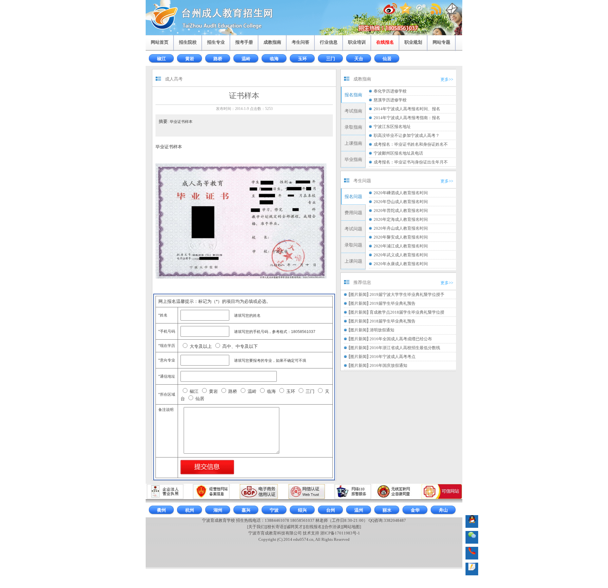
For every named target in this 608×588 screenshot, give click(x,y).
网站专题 (441, 42)
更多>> (446, 79)
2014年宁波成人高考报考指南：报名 (407, 117)
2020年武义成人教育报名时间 (401, 254)
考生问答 (300, 42)
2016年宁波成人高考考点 (392, 356)
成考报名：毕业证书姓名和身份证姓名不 (411, 144)
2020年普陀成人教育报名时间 (401, 210)
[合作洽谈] (332, 526)
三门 (330, 58)
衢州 (161, 510)
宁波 (274, 510)
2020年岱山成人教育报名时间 (401, 201)
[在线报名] (313, 526)
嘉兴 (246, 510)
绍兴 (302, 510)
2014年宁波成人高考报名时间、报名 (407, 108)
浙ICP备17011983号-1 (340, 533)
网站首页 (159, 42)
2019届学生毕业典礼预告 (392, 303)
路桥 (217, 58)
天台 (358, 58)
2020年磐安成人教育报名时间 (401, 237)
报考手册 (244, 42)
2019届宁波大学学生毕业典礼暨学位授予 (407, 294)
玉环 (302, 58)
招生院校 (188, 42)
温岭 (246, 58)
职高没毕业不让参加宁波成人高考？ (407, 135)
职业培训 (357, 42)
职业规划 (413, 42)
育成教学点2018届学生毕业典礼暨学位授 (407, 312)
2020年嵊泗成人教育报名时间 (401, 192)
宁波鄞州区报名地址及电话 (398, 153)
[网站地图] (351, 526)
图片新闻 (358, 294)
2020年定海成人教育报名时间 (401, 219)
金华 (415, 510)
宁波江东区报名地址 (392, 126)
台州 (330, 510)
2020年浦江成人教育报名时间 (401, 246)
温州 (358, 510)
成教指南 (272, 42)
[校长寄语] (275, 526)
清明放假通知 (382, 330)
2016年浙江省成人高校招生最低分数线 (405, 347)
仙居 (387, 58)
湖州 (217, 510)
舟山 (443, 510)
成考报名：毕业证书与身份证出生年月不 (411, 162)
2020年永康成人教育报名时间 (401, 263)
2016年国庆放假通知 (388, 365)
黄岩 (189, 58)
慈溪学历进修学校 (390, 100)
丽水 (387, 510)
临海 (274, 58)
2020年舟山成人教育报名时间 (401, 228)
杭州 (189, 510)
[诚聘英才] (294, 526)
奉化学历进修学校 (390, 91)
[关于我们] (256, 526)
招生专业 (216, 42)
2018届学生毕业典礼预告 (392, 321)
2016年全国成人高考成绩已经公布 (401, 338)
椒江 (161, 58)
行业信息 (329, 42)
